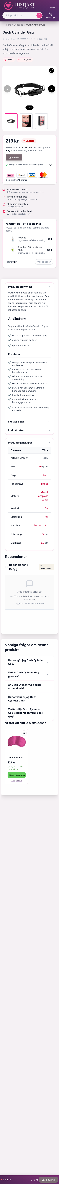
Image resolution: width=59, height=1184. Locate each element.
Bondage (18, 24)
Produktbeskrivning (20, 286)
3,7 (42, 542)
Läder (45, 499)
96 (40, 466)
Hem (8, 24)
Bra (46, 508)
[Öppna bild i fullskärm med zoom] (51, 70)
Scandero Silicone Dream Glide (30, 249)
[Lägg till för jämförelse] (24, 739)
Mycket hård (41, 525)
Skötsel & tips (16, 421)
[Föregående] (7, 88)
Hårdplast (42, 496)
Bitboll (44, 483)
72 (43, 534)
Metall (44, 492)
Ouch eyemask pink (17, 757)
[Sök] (39, 15)
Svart (45, 475)
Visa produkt (16, 780)
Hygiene (22, 237)
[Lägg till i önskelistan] (50, 165)
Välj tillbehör (44, 261)
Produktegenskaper (20, 442)
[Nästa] (51, 88)
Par (46, 516)
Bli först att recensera (26, 39)
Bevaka (15, 157)
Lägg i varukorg (17, 775)
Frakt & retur (16, 430)
